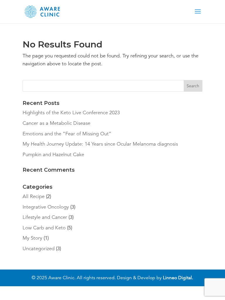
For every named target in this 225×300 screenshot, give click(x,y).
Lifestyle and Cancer (45, 217)
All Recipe (34, 196)
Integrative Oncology (46, 207)
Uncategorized (38, 249)
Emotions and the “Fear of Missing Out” (67, 134)
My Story (32, 238)
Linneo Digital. (178, 278)
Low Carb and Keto (44, 228)
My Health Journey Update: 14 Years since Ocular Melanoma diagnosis (100, 144)
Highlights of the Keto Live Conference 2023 (71, 113)
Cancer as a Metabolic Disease (56, 123)
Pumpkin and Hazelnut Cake (53, 154)
